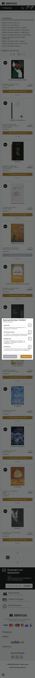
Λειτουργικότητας (9, 332)
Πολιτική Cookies (8, 322)
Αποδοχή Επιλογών (10, 356)
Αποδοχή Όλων (26, 356)
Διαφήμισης (7, 338)
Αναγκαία (7, 325)
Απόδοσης (7, 346)
